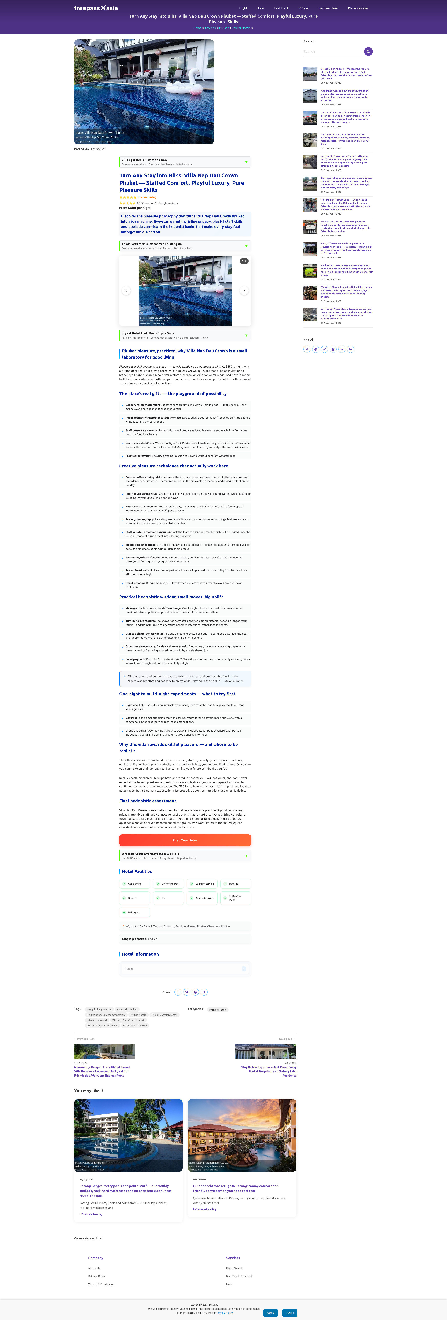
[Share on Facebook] (177, 992)
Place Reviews (358, 8)
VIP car (303, 8)
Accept (270, 1312)
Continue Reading (91, 1214)
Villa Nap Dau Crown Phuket (128, 1020)
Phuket (224, 28)
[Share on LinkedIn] (204, 992)
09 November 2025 (331, 82)
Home (197, 28)
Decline (290, 1312)
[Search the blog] (368, 51)
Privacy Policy (97, 1276)
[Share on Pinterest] (195, 992)
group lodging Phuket (99, 1009)
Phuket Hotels (241, 28)
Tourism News (328, 8)
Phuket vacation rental (164, 1014)
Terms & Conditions (101, 1284)
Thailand (210, 28)
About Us (94, 1268)
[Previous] (126, 290)
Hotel (261, 8)
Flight (243, 8)
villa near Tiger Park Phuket (102, 1025)
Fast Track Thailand (239, 1276)
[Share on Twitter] (186, 992)
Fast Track (281, 8)
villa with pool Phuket (135, 1025)
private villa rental (97, 1020)
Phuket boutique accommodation (106, 1014)
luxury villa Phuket (127, 1009)
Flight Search (234, 1268)
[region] (185, 291)
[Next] (244, 290)
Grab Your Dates (185, 840)
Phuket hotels (138, 1014)
